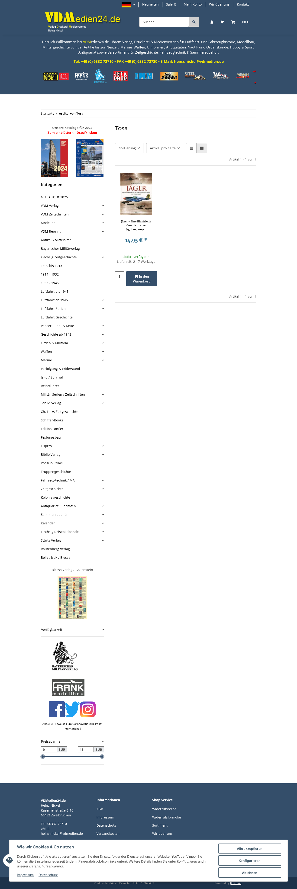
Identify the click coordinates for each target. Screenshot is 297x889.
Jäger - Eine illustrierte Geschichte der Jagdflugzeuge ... (136, 225)
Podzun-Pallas (52, 463)
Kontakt (243, 4)
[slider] (43, 756)
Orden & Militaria (54, 343)
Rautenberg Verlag (55, 549)
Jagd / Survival (52, 377)
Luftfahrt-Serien (53, 308)
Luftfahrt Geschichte (57, 317)
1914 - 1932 (50, 274)
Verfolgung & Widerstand (60, 368)
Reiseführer (50, 386)
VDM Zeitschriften (55, 214)
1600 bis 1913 (51, 265)
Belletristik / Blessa (55, 557)
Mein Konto (193, 4)
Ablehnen (249, 873)
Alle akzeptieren (249, 848)
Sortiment (160, 825)
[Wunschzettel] (222, 22)
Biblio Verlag (50, 454)
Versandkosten (108, 833)
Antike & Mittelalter (56, 240)
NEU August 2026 (54, 197)
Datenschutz (106, 825)
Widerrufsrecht (164, 809)
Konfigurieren (250, 861)
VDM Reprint (51, 231)
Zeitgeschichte (52, 489)
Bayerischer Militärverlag (60, 248)
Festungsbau (51, 437)
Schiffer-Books (52, 420)
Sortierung (127, 148)
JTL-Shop (235, 883)
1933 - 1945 (50, 283)
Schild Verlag (51, 403)
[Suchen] (194, 22)
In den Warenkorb (142, 278)
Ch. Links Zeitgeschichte (59, 411)
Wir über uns (219, 4)
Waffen (46, 351)
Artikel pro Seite (163, 148)
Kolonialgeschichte (55, 497)
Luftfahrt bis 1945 (54, 291)
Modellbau (49, 223)
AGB (100, 809)
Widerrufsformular (166, 817)
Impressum (105, 817)
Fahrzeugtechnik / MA (58, 480)
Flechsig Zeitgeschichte (59, 257)
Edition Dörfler (52, 429)
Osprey (46, 446)
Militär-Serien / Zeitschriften (63, 394)
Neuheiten (150, 4)
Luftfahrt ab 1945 (54, 300)
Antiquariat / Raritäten (58, 506)
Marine (46, 360)
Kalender (48, 523)
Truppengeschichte (56, 471)
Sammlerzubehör (54, 514)
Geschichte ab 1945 (56, 334)
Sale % (171, 4)
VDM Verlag (50, 205)
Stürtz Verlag (51, 540)
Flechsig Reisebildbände (60, 532)
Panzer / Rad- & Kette (57, 326)
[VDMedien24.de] (84, 22)
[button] (128, 4)
